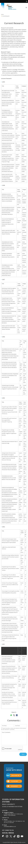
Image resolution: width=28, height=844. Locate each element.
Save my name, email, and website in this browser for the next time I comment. (13, 729)
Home (2, 14)
